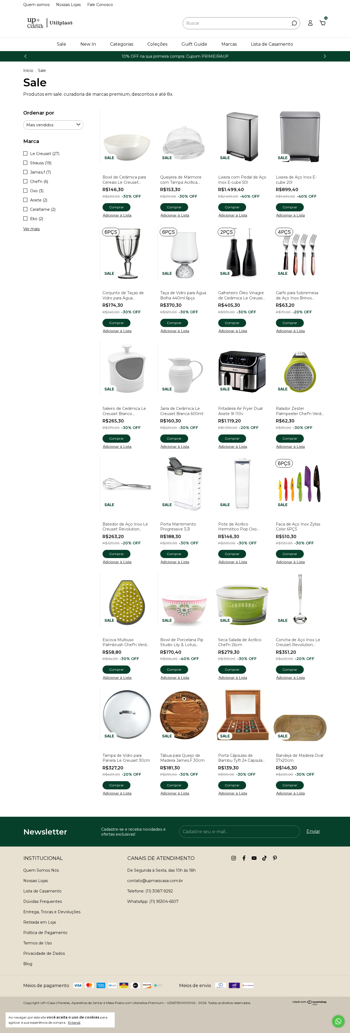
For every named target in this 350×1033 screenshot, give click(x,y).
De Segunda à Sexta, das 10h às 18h (161, 870)
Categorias (121, 44)
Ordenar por (38, 113)
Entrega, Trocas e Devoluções (51, 911)
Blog (27, 963)
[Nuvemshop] (310, 1003)
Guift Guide (194, 44)
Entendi (74, 1022)
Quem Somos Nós (41, 870)
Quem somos (36, 4)
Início (28, 70)
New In (88, 44)
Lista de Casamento (272, 44)
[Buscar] (294, 23)
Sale (61, 44)
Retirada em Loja (39, 922)
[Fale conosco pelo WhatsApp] (338, 1021)
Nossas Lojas (68, 4)
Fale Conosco (100, 4)
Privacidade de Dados (44, 953)
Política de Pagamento (45, 932)
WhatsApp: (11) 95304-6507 (153, 901)
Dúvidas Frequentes (42, 901)
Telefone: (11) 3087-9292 (150, 891)
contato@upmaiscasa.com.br (155, 880)
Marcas (229, 44)
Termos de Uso (37, 943)
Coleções (157, 44)
